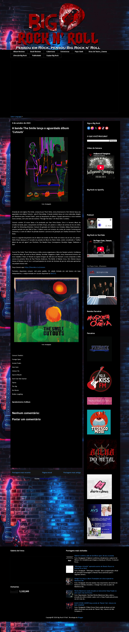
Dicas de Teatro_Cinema (98, 52)
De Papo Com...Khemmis (96, 266)
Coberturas (50, 52)
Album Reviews (19, 52)
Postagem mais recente (21, 473)
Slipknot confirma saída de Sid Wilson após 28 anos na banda (94, 556)
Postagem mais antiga (72, 473)
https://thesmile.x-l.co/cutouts (35, 267)
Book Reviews (35, 52)
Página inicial (47, 473)
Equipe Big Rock (53, 56)
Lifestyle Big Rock (20, 56)
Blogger (80, 617)
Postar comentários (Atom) (49, 479)
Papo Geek (79, 52)
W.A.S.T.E (53, 273)
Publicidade (36, 56)
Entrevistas (65, 52)
